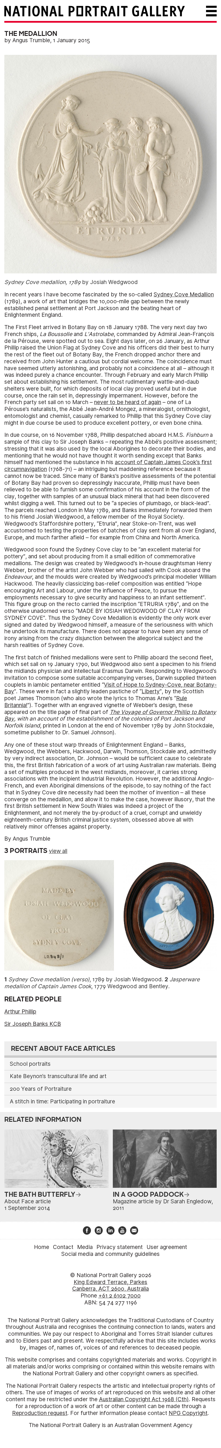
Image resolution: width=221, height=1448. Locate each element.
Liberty (151, 691)
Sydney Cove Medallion (184, 294)
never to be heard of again (127, 402)
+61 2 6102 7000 (119, 1295)
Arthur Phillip (20, 1011)
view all (58, 851)
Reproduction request (39, 1413)
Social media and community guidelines (110, 1254)
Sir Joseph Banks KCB (32, 1024)
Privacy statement (119, 1247)
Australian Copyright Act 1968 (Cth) (144, 1399)
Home (41, 1247)
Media (85, 1247)
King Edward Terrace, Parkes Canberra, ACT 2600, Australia (110, 1285)
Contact (63, 1247)
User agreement (166, 1247)
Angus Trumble (31, 40)
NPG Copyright (188, 1413)
